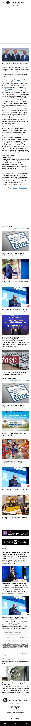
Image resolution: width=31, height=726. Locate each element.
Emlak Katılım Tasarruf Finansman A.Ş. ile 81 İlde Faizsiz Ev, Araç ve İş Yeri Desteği (15, 584)
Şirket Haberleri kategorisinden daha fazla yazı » (19, 380)
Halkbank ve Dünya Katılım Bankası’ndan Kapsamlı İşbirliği (14, 434)
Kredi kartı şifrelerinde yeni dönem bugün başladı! (15, 282)
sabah (10, 89)
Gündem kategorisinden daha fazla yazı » (20, 228)
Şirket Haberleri (23, 188)
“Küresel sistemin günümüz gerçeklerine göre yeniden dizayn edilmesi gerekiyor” (14, 310)
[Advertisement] (15, 22)
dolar (18, 80)
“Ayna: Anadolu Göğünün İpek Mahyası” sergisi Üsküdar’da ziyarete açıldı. (14, 462)
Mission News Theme (11, 712)
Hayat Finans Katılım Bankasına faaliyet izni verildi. (15, 655)
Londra (6, 130)
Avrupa (10, 136)
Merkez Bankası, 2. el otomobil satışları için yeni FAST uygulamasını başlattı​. (15, 373)
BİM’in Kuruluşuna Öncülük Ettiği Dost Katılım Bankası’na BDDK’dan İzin (14, 254)
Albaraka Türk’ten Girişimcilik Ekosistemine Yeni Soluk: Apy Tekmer (15, 518)
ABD (7, 136)
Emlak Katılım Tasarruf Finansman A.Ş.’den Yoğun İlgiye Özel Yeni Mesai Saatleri (15, 553)
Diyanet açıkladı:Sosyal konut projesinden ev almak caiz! (15, 683)
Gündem (15, 188)
